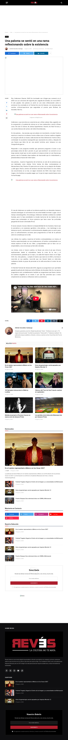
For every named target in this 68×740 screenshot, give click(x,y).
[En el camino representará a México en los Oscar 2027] (19, 355)
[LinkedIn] (6, 110)
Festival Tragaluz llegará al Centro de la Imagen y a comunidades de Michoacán (39, 482)
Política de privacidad (50, 587)
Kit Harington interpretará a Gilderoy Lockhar (16, 391)
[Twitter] (6, 106)
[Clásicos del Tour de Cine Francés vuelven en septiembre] (49, 380)
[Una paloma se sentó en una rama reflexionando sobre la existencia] (34, 76)
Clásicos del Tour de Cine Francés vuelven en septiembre (48, 391)
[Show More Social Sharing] (50, 53)
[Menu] (7, 3)
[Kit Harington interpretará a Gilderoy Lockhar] (19, 380)
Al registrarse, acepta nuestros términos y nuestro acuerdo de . (34, 587)
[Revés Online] (34, 2)
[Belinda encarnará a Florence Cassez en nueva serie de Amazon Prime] (19, 405)
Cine (7, 36)
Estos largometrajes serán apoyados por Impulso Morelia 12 (48, 366)
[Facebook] (6, 102)
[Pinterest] (6, 114)
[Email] (6, 117)
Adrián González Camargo (16, 48)
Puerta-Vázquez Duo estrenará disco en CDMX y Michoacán (33, 498)
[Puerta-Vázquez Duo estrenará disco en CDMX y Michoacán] (9, 501)
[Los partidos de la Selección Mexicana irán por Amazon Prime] (49, 405)
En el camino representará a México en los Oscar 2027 (18, 366)
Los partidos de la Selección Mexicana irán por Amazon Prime (48, 416)
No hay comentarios (39, 48)
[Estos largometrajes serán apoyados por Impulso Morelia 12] (49, 355)
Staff (7, 470)
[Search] (61, 3)
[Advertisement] (34, 18)
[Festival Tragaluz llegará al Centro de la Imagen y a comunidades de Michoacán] (9, 484)
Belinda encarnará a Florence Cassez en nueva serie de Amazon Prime (17, 416)
